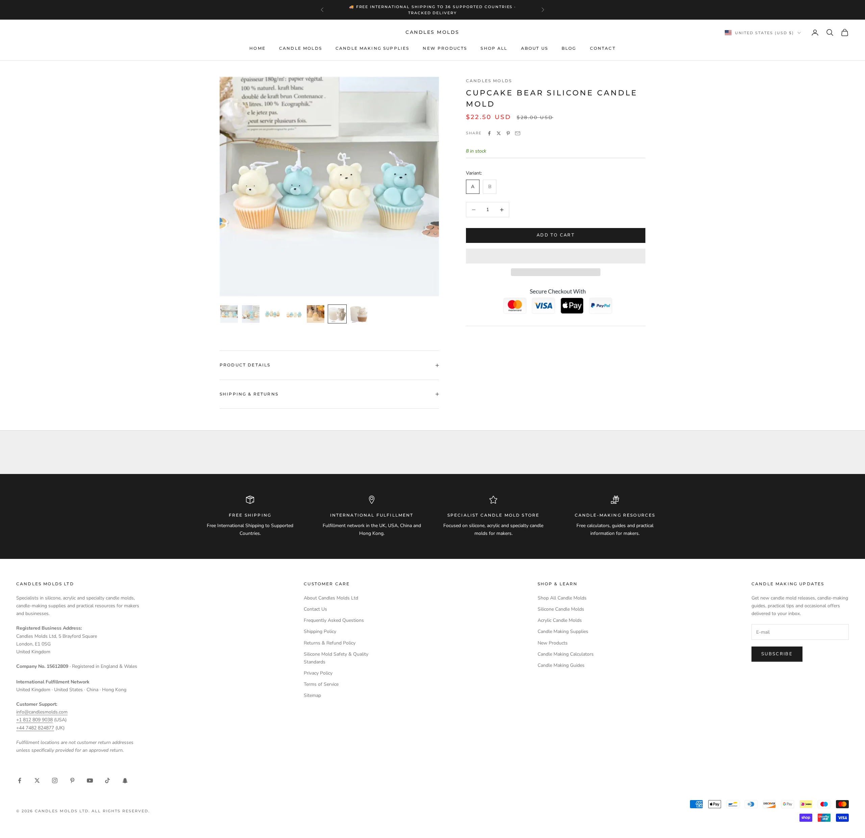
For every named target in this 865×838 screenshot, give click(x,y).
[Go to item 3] (272, 313)
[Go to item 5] (315, 313)
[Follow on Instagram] (54, 780)
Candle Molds (300, 48)
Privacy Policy (318, 673)
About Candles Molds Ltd (331, 598)
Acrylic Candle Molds (560, 620)
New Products (445, 48)
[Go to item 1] (229, 313)
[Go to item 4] (294, 313)
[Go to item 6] (337, 313)
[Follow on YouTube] (89, 780)
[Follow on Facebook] (19, 780)
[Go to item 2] (250, 313)
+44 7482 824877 (35, 728)
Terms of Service (321, 684)
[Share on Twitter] (498, 133)
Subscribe (777, 654)
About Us (534, 48)
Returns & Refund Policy (329, 643)
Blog (569, 48)
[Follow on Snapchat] (125, 780)
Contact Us (315, 609)
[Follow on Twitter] (37, 780)
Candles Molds (489, 80)
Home (257, 48)
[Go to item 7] (358, 313)
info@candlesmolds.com (42, 712)
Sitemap (312, 695)
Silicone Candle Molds (561, 609)
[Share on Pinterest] (508, 133)
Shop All (493, 48)
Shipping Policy (320, 631)
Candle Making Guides (561, 665)
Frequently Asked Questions (334, 620)
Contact (603, 48)
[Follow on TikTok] (107, 780)
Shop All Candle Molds (562, 598)
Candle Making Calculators (566, 654)
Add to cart (556, 235)
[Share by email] (517, 133)
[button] (555, 256)
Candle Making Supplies (373, 48)
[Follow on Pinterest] (72, 780)
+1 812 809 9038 (34, 720)
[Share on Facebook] (489, 133)
